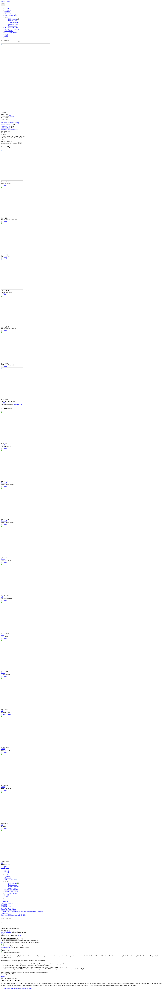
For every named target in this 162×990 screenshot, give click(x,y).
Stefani (3, 559)
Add (20, 143)
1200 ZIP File (5, 128)
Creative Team (12, 26)
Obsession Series (13, 24)
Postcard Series (12, 21)
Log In (19, 935)
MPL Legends (12, 19)
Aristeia (3, 749)
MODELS (7, 13)
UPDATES (7, 10)
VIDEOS (7, 12)
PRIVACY (4, 905)
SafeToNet (23, 988)
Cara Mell (4, 483)
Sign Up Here (18, 404)
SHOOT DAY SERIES (11, 29)
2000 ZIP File (5, 126)
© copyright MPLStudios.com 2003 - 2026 (13, 915)
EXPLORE (7, 8)
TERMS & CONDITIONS (9, 903)
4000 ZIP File (5, 124)
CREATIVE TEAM (10, 32)
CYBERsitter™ (5, 988)
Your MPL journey (6, 947)
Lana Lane (4, 445)
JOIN (6, 36)
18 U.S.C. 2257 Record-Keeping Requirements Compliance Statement (22, 911)
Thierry (11, 116)
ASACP (29, 988)
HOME (6, 871)
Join (2, 942)
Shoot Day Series (13, 22)
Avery (2, 635)
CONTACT (4, 901)
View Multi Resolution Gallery (10, 123)
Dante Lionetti (7, 714)
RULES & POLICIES (7, 908)
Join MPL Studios (6, 932)
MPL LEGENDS (9, 15)
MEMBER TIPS (6, 906)
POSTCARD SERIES (11, 27)
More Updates (5, 868)
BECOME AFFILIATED (8, 910)
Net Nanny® (15, 988)
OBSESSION (8, 31)
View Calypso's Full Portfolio (9, 129)
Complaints (4, 913)
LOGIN (6, 34)
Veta (2, 711)
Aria (2, 597)
